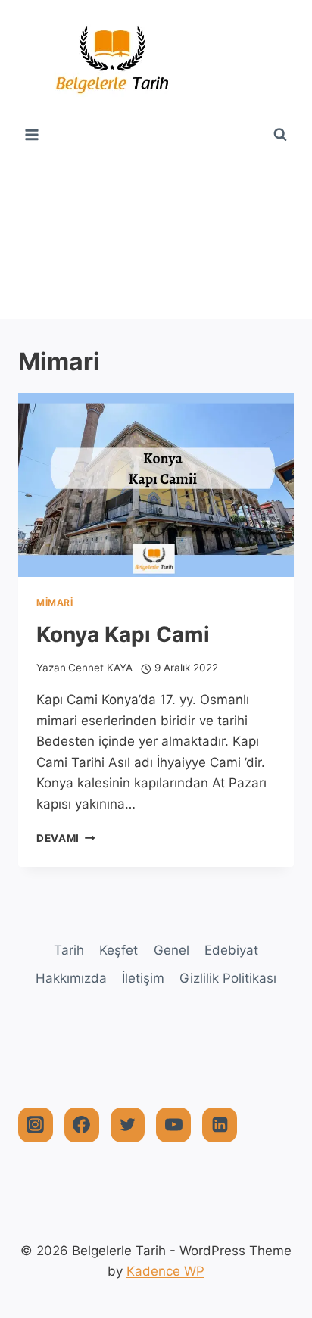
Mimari (54, 602)
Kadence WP (165, 1271)
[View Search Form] (280, 134)
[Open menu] (32, 134)
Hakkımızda (71, 978)
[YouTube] (173, 1125)
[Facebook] (81, 1125)
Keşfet (118, 950)
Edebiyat (231, 950)
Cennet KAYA (100, 668)
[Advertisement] (156, 234)
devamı (65, 838)
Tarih (69, 950)
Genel (171, 950)
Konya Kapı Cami (123, 634)
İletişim (143, 978)
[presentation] (156, 485)
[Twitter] (128, 1125)
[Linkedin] (219, 1125)
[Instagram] (35, 1125)
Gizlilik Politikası (227, 978)
